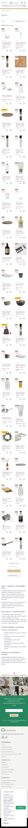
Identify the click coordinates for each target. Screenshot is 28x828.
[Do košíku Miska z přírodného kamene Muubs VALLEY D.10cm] (10, 318)
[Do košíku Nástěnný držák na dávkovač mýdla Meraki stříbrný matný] (24, 452)
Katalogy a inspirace (7, 771)
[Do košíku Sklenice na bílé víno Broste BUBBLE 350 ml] (24, 50)
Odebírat (14, 715)
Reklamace (4, 764)
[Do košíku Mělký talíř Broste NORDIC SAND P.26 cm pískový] (10, 292)
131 (13, 566)
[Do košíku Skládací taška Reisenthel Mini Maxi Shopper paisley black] (10, 345)
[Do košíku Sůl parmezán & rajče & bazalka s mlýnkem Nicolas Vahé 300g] (10, 77)
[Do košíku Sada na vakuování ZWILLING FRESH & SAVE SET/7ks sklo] (10, 103)
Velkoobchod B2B (6, 749)
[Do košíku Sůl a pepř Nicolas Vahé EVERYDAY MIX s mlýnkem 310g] (24, 345)
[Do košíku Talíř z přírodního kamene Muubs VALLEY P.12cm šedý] (10, 237)
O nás (3, 744)
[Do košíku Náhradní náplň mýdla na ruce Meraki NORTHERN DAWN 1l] (24, 183)
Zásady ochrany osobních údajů (8, 800)
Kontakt (3, 756)
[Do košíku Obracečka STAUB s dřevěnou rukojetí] (10, 559)
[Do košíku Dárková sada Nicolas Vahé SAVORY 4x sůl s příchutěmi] (24, 264)
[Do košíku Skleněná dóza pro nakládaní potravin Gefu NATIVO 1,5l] (24, 399)
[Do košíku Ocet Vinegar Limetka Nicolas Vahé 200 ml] (24, 237)
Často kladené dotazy (7, 769)
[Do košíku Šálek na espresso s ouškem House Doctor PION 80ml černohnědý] (10, 373)
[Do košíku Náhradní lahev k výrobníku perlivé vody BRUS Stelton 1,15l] (10, 183)
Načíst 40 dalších (14, 571)
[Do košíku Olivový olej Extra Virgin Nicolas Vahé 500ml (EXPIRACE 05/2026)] (24, 532)
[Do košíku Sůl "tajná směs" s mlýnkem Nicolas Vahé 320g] (24, 559)
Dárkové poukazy (6, 747)
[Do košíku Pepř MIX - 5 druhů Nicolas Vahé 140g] (24, 130)
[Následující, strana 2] (16, 567)
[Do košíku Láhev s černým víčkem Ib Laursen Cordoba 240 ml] (24, 505)
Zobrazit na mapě (6, 786)
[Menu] (2, 2)
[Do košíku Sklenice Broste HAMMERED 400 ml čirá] (10, 211)
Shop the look (5, 774)
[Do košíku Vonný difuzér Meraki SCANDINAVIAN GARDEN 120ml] (10, 479)
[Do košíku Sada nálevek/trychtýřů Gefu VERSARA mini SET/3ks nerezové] (10, 532)
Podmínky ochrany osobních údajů (11, 754)
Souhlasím (20, 807)
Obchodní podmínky (7, 751)
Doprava (3, 762)
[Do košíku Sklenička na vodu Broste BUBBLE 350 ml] (10, 50)
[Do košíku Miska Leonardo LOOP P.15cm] (24, 211)
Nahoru (14, 575)
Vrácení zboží (5, 767)
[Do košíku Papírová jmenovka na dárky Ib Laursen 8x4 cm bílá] (24, 103)
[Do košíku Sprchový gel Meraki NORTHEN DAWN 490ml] (10, 264)
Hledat (24, 6)
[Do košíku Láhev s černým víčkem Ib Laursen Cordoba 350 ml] (10, 399)
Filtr (3, 21)
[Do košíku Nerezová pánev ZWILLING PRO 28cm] (10, 426)
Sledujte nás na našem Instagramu (14, 675)
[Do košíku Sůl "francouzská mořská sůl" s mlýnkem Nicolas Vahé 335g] (24, 157)
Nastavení (6, 823)
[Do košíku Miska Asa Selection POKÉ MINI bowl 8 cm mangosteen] (24, 318)
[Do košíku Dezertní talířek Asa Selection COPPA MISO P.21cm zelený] (10, 130)
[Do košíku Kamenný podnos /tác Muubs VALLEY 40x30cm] (24, 479)
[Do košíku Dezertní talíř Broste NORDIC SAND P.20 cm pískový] (24, 373)
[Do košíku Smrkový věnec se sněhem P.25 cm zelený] (10, 452)
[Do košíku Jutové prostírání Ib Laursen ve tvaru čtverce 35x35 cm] (24, 77)
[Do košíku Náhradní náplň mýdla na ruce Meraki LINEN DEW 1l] (24, 426)
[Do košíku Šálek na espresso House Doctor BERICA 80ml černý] (24, 292)
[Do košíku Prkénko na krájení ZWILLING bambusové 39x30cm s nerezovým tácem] (10, 505)
